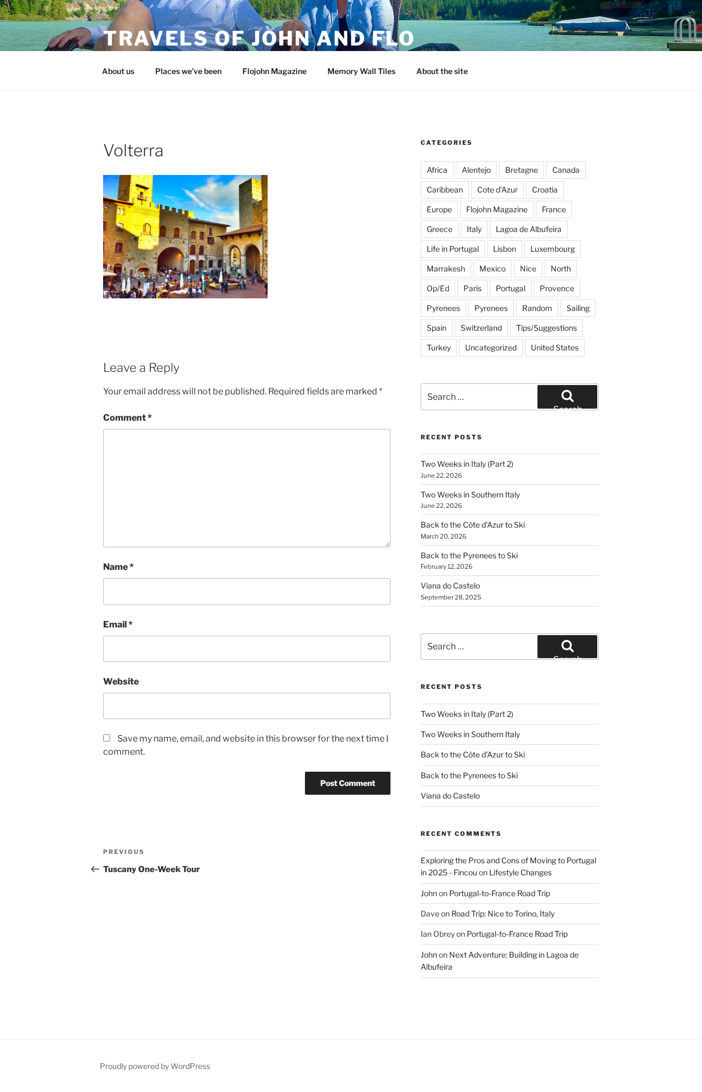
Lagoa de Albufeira (529, 229)
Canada (566, 169)
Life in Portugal (453, 248)
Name (118, 567)
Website (121, 681)
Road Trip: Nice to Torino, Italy (502, 913)
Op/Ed (438, 288)
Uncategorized (491, 347)
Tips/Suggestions (546, 327)
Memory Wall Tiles (361, 71)
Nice (528, 268)
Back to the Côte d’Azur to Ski (473, 524)
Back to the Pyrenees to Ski (469, 555)
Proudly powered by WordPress (155, 1066)
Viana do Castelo (450, 585)
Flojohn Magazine (274, 71)
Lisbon (504, 248)
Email (118, 624)
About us (118, 71)
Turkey (439, 347)
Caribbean (445, 189)
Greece (439, 229)
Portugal (510, 288)
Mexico (492, 268)
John (429, 893)
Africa (437, 169)
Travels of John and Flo (259, 38)
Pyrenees (443, 308)
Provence (557, 288)
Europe (439, 209)
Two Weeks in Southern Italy (470, 494)
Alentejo (476, 169)
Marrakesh (446, 268)
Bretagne (521, 169)
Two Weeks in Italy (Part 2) (467, 463)
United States (555, 347)
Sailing (578, 308)
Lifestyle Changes (520, 872)
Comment (127, 417)
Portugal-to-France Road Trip (499, 893)
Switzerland (481, 327)
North (561, 268)
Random (537, 308)
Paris (472, 288)
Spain (436, 327)
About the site (442, 71)
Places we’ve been (188, 71)
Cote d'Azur (497, 189)
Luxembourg (552, 248)
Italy (474, 229)
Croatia (545, 189)
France (554, 209)
